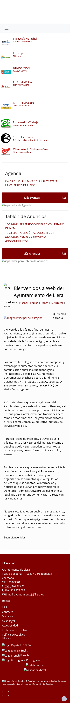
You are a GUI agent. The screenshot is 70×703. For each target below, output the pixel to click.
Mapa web (8, 616)
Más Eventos (32, 197)
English (34, 302)
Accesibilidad (10, 625)
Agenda (13, 173)
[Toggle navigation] (6, 28)
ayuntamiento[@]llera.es (29, 594)
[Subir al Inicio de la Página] (64, 698)
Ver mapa (8, 578)
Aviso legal (8, 621)
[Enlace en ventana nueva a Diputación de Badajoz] (14, 680)
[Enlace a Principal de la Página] (28, 318)
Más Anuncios (32, 253)
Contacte (7, 612)
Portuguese (57, 302)
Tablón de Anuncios (25, 216)
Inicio (5, 607)
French (44, 302)
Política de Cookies (13, 634)
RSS (64, 253)
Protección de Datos (14, 630)
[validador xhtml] (35, 669)
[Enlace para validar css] (35, 665)
